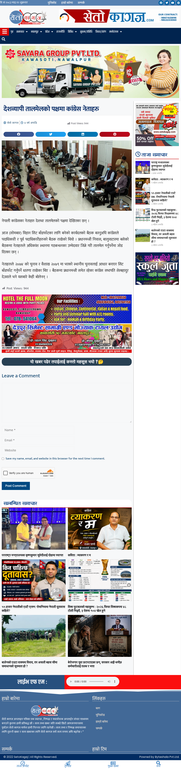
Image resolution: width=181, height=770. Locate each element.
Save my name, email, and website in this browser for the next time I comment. (55, 458)
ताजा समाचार (154, 155)
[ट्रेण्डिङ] (68, 763)
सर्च (158, 766)
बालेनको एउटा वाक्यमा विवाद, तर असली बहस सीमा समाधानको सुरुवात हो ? (164, 236)
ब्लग (98, 708)
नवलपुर (34, 31)
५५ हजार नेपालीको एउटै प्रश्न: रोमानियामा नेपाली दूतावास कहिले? (163, 197)
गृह (12, 31)
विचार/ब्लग (100, 31)
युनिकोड (52, 2)
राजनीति (60, 31)
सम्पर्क (81, 2)
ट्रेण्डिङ (68, 766)
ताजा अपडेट (23, 766)
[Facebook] (161, 2)
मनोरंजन (113, 31)
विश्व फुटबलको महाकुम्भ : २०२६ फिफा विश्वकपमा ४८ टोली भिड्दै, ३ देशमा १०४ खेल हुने (97, 608)
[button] (19, 134)
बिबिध (70, 31)
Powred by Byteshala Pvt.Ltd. (159, 757)
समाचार (20, 31)
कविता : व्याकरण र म (79, 555)
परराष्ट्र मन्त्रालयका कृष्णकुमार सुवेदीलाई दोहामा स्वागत (32, 555)
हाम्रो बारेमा (67, 2)
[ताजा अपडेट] (23, 763)
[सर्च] (158, 763)
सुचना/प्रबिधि (86, 31)
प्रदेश (47, 31)
